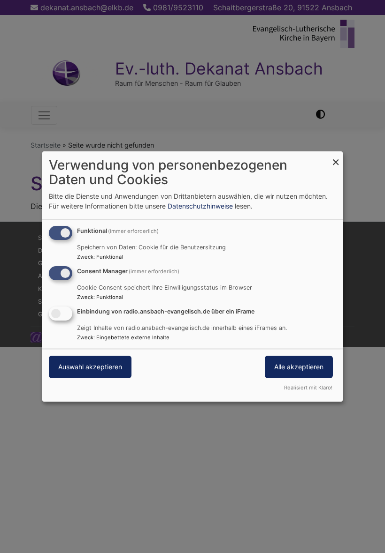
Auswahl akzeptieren (90, 367)
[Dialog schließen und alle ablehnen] (336, 157)
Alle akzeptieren (298, 367)
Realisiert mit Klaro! (308, 387)
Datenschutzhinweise (200, 206)
